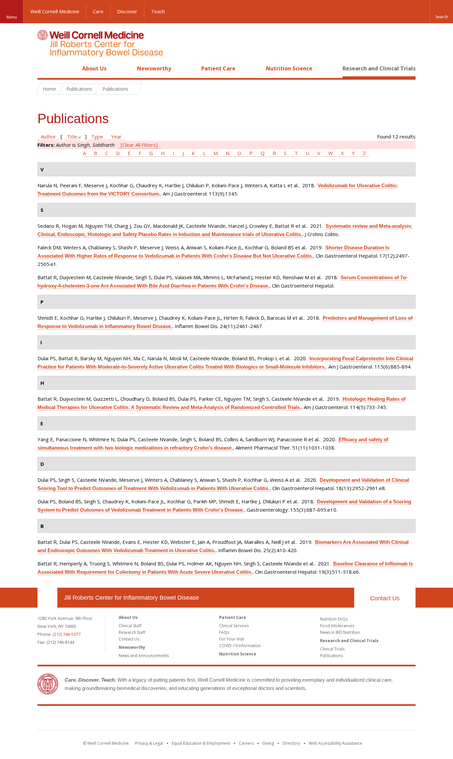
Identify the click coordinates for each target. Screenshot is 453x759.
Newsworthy (154, 68)
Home (45, 68)
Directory (291, 743)
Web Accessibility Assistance (335, 743)
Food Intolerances (337, 626)
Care (98, 11)
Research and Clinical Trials (379, 68)
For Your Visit (231, 639)
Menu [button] (12, 17)
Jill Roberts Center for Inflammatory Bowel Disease (131, 597)
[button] (441, 11)
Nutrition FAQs (334, 619)
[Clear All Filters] (139, 144)
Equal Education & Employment (201, 743)
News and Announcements (144, 655)
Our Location (47, 598)
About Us (94, 68)
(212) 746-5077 (67, 634)
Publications (331, 655)
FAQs (224, 632)
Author (48, 136)
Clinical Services (234, 626)
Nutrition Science (289, 68)
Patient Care (218, 68)
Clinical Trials (332, 649)
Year (116, 136)
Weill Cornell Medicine (54, 11)
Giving (268, 743)
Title (72, 136)
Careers (246, 743)
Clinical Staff (130, 626)
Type (97, 136)
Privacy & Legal (149, 743)
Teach (158, 11)
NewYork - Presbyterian (282, 719)
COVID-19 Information (240, 645)
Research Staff (132, 632)
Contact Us (385, 598)
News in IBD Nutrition (340, 632)
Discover (127, 11)
